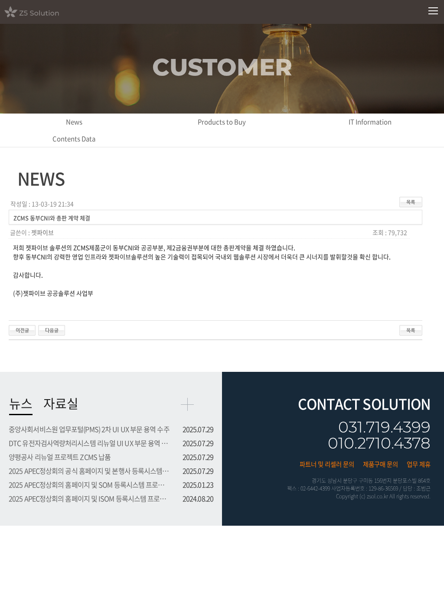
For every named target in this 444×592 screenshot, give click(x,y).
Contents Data (73, 138)
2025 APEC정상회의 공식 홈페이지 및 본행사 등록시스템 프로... (89, 470)
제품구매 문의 (380, 464)
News (74, 122)
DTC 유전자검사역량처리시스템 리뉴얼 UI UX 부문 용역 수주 (89, 443)
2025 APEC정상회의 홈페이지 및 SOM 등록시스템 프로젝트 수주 (89, 484)
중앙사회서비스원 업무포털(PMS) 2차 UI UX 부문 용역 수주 (89, 429)
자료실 (60, 403)
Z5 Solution (42, 12)
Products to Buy (222, 122)
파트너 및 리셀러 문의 (327, 464)
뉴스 (21, 403)
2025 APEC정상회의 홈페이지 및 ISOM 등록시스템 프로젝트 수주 (89, 498)
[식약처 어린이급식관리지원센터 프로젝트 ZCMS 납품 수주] (51, 329)
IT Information (370, 122)
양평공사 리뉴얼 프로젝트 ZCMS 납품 (60, 457)
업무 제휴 (419, 464)
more (187, 404)
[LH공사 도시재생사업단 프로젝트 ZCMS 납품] (22, 329)
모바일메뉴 (433, 11)
